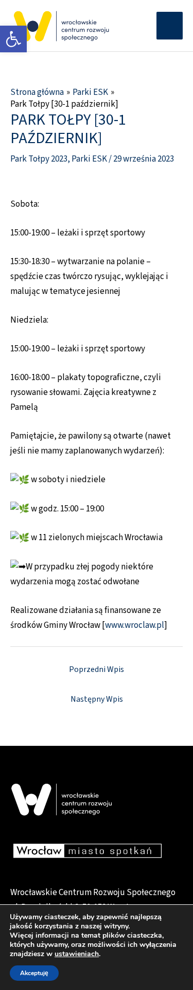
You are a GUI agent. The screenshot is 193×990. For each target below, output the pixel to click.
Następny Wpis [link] (97, 699)
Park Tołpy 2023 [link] (38, 159)
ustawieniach (77, 954)
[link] (13, 39)
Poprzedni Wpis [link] (96, 669)
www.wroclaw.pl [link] (134, 625)
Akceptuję (34, 973)
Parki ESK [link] (89, 159)
